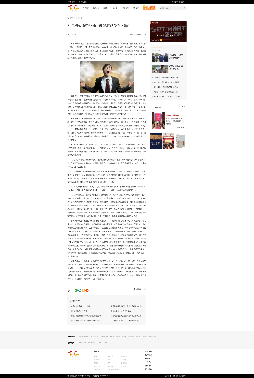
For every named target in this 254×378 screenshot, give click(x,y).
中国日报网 (82, 343)
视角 (109, 363)
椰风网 (138, 336)
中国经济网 (91, 343)
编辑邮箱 (175, 376)
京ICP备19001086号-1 (84, 376)
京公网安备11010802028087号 (102, 376)
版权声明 (183, 376)
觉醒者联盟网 (152, 336)
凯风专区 (97, 351)
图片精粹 (135, 8)
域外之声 (97, 366)
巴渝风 (144, 336)
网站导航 (84, 2)
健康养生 (106, 8)
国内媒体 (110, 366)
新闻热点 (96, 8)
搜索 (184, 8)
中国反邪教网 (83, 336)
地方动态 (110, 356)
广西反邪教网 (94, 336)
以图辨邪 (97, 359)
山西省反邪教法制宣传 (107, 336)
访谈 (95, 356)
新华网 (105, 343)
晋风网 (118, 336)
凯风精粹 (124, 366)
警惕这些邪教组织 (113, 370)
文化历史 (116, 8)
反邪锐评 (124, 356)
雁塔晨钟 (131, 336)
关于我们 (168, 376)
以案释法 (124, 359)
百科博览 (126, 8)
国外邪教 (97, 370)
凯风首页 (72, 2)
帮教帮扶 (124, 363)
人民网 (99, 343)
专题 (109, 359)
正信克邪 (86, 8)
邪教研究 (97, 363)
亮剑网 (124, 336)
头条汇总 (79, 18)
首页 (71, 18)
